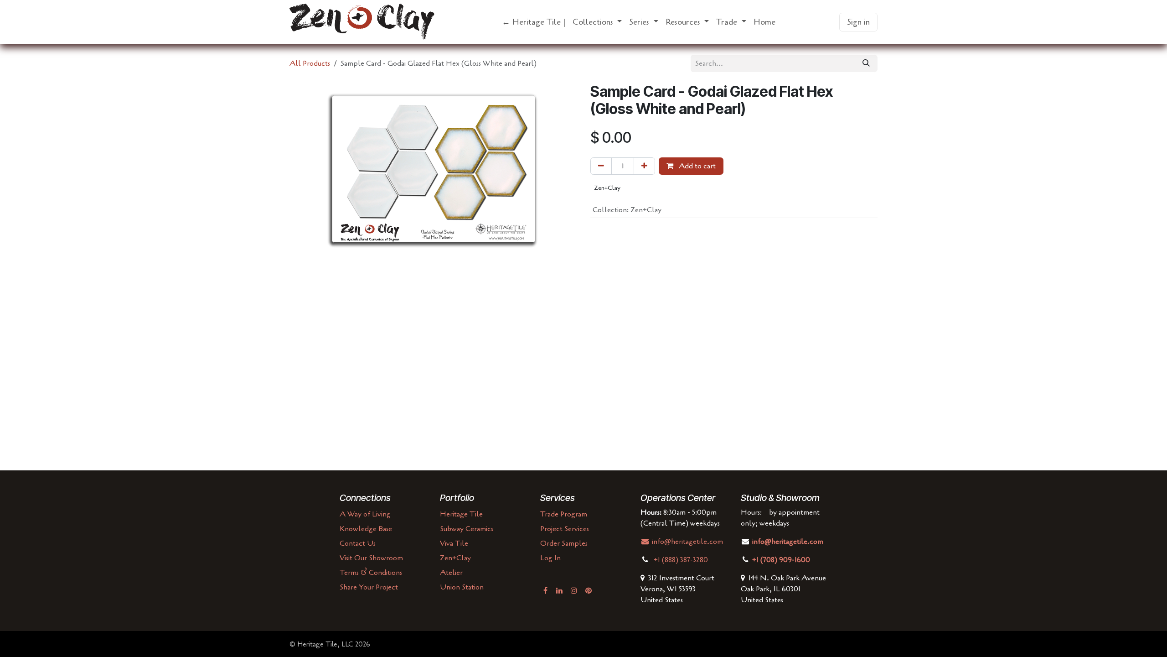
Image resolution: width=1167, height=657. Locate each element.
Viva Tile (454, 543)
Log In (550, 558)
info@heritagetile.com (686, 542)
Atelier (451, 573)
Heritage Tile (461, 514)
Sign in (858, 21)
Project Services (564, 529)
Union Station (462, 587)
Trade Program (563, 514)
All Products (309, 63)
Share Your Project (369, 587)
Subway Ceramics (466, 529)
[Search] (866, 63)
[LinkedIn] (559, 590)
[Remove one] (601, 166)
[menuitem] (533, 22)
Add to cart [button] (696, 166)
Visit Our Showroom (371, 558)
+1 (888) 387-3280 (682, 560)
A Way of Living (365, 514)
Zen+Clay (455, 558)
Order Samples (564, 543)
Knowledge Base (366, 529)
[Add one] (644, 166)
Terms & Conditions (371, 573)
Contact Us (358, 543)
